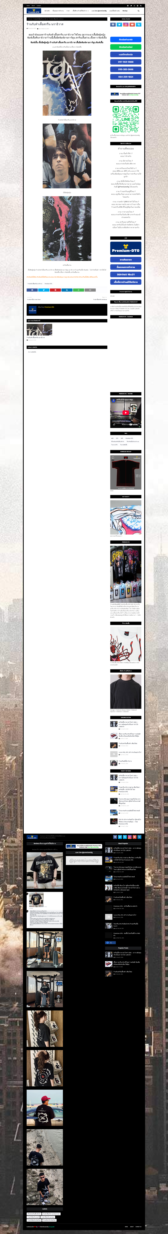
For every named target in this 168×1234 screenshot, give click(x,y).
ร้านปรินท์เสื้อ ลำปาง (125, 761)
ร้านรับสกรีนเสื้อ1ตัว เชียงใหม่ (128, 743)
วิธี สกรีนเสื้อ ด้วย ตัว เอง (133, 441)
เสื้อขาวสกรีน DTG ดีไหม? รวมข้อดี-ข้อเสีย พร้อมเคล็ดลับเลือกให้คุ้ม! (130, 735)
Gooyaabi (51, 1226)
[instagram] (134, 5)
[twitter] (131, 5)
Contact (39, 5)
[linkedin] (139, 837)
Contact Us (138, 1226)
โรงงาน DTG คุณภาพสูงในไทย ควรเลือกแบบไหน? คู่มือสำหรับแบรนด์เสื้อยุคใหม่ (129, 801)
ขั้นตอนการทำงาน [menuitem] (58, 11)
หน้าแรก (30, 19)
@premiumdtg (84, 860)
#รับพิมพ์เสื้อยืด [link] (31, 277)
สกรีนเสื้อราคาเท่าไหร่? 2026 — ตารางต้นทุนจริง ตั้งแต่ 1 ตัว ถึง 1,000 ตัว (128, 724)
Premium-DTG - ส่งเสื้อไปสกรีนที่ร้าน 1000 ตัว (127, 934)
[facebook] (128, 5)
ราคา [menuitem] (68, 11)
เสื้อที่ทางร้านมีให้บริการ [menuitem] (80, 11)
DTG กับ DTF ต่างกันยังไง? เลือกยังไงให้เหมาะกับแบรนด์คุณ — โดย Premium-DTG (130, 822)
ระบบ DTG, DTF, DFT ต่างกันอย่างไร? (130, 752)
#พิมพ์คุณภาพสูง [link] (62, 277)
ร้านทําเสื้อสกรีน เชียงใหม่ (34, 1220)
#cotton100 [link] (52, 277)
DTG (117, 438)
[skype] (140, 5)
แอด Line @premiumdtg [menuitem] (99, 11)
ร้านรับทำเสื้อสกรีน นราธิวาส (40, 19)
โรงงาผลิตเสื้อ (123, 444)
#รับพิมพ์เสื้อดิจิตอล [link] (43, 277)
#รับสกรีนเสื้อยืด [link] (84, 277)
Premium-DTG (32, 28)
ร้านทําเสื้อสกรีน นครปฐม (47, 1217)
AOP (112, 438)
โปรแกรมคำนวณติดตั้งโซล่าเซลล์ (129, 811)
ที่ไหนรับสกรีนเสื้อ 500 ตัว (34, 1214)
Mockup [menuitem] (125, 11)
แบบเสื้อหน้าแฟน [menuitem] (114, 11)
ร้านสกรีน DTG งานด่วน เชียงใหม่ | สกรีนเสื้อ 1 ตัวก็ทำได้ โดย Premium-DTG (129, 789)
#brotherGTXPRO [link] (73, 277)
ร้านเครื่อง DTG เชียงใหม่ (49, 1220)
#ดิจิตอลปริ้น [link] (93, 277)
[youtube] (132, 25)
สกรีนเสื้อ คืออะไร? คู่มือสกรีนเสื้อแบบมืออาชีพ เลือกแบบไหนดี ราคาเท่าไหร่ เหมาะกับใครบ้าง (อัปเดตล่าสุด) (127, 888)
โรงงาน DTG (114, 444)
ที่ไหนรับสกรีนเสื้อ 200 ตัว (117, 441)
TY (38, 1226)
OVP (122, 438)
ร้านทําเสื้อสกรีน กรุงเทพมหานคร (51, 1214)
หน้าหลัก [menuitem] (47, 11)
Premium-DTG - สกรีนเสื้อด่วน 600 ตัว (125, 906)
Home (28, 5)
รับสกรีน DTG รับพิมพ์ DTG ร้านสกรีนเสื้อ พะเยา (126, 925)
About (33, 5)
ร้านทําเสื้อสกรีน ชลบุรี (33, 1217)
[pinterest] (137, 5)
